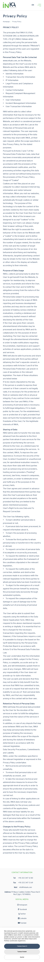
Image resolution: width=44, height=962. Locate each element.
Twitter (23, 914)
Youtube (23, 923)
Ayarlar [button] (22, 957)
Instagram (23, 905)
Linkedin (23, 918)
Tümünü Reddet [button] (22, 951)
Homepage (6, 21)
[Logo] (9, 5)
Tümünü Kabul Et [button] (22, 946)
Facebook (23, 909)
